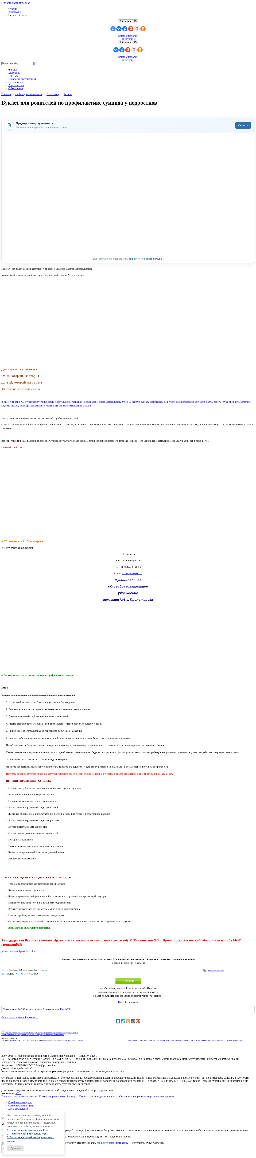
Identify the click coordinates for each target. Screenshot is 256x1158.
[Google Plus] (138, 1021)
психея (44, 970)
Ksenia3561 (66, 1009)
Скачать (243, 125)
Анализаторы (16, 85)
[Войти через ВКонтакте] (119, 28)
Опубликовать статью (21, 1105)
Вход (120, 1002)
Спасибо (128, 980)
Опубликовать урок (20, 1102)
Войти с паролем (128, 35)
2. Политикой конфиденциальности (27, 1133)
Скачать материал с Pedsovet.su (19, 1017)
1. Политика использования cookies (27, 1130)
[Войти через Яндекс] (130, 28)
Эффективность (17, 15)
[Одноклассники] (128, 1021)
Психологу (52, 94)
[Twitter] (123, 1021)
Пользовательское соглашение (19, 1096)
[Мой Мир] (133, 1021)
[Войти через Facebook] (124, 28)
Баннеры (72, 1096)
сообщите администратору (112, 1142)
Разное (68, 94)
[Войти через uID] (113, 28)
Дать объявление (18, 1108)
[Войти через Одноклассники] (143, 28)
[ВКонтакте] (118, 1021)
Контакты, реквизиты (52, 1096)
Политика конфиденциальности (98, 1096)
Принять (15, 1148)
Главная (6, 94)
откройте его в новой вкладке (146, 258)
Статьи (12, 8)
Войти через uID (128, 21)
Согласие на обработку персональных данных (146, 1096)
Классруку (14, 11)
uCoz (18, 1093)
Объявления (15, 88)
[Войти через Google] (137, 29)
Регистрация (128, 38)
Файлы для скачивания (28, 94)
